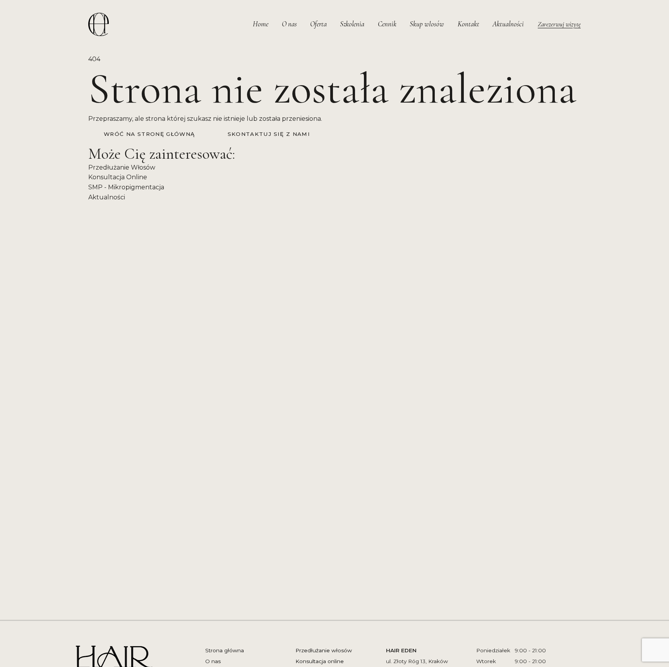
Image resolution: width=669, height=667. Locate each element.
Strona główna (224, 650)
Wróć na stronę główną (149, 134)
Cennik (387, 24)
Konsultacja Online (117, 177)
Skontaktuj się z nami (269, 134)
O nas (289, 24)
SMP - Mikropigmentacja (126, 187)
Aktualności (508, 24)
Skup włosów (427, 24)
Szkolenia (352, 24)
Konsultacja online (319, 661)
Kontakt (468, 24)
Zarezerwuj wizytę (559, 24)
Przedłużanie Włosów (121, 167)
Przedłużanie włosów (323, 650)
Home (260, 24)
